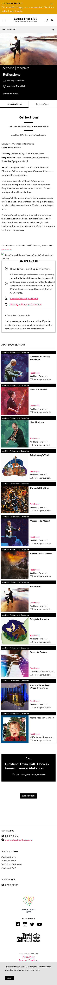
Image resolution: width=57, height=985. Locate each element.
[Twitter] (32, 924)
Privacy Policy (29, 957)
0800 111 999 (11, 885)
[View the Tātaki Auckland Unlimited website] (28, 937)
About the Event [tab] (14, 104)
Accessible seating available (24, 298)
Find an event (8, 29)
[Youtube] (39, 924)
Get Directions (28, 796)
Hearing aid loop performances (26, 304)
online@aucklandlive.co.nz (18, 839)
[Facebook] (17, 924)
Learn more (35, 970)
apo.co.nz (6, 248)
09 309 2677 (11, 835)
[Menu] (4, 20)
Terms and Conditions (28, 960)
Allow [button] (9, 978)
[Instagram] (25, 924)
